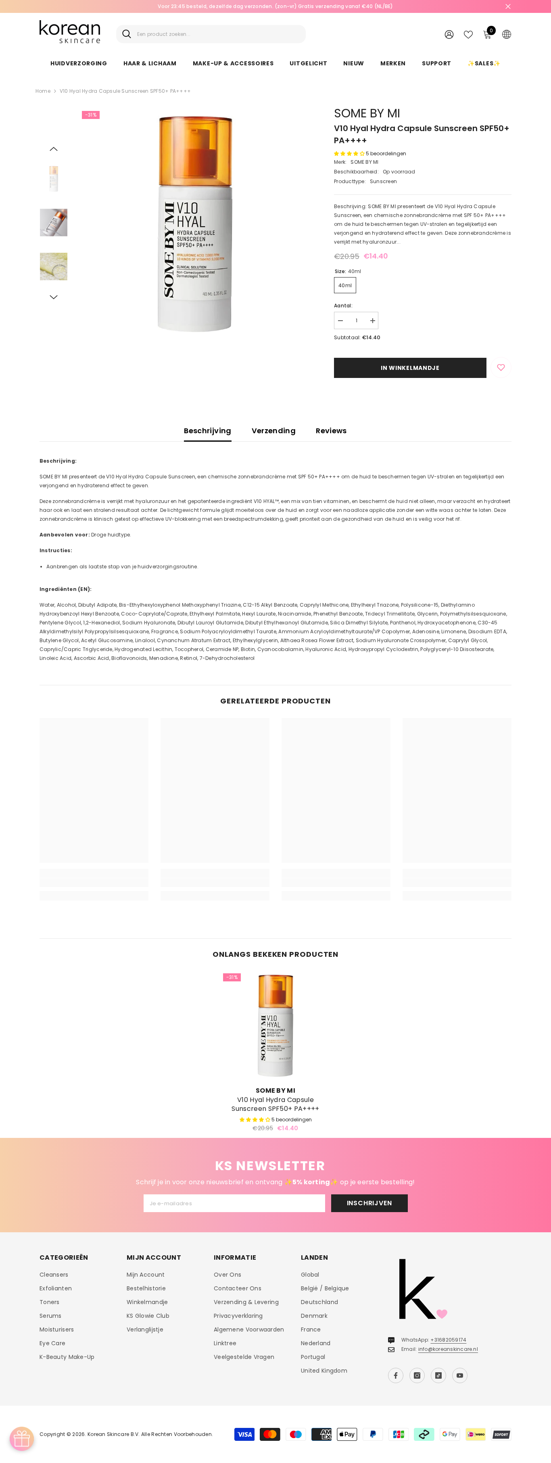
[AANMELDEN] (449, 34)
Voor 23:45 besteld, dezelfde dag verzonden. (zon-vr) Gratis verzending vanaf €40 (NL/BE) (275, 6)
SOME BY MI (367, 113)
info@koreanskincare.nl (448, 1349)
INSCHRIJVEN (369, 1203)
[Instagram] (417, 1375)
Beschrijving (207, 431)
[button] (54, 149)
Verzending (274, 431)
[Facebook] (395, 1375)
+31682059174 (448, 1339)
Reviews (331, 431)
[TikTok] (438, 1375)
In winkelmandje (410, 368)
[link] (94, 882)
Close (508, 6)
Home (42, 91)
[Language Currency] (506, 34)
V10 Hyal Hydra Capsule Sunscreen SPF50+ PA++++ (275, 1104)
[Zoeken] (211, 34)
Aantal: (343, 305)
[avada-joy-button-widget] (22, 1438)
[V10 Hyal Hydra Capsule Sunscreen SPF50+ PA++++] (275, 1025)
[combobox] (218, 34)
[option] (275, 6)
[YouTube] (460, 1375)
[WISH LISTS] (468, 33)
